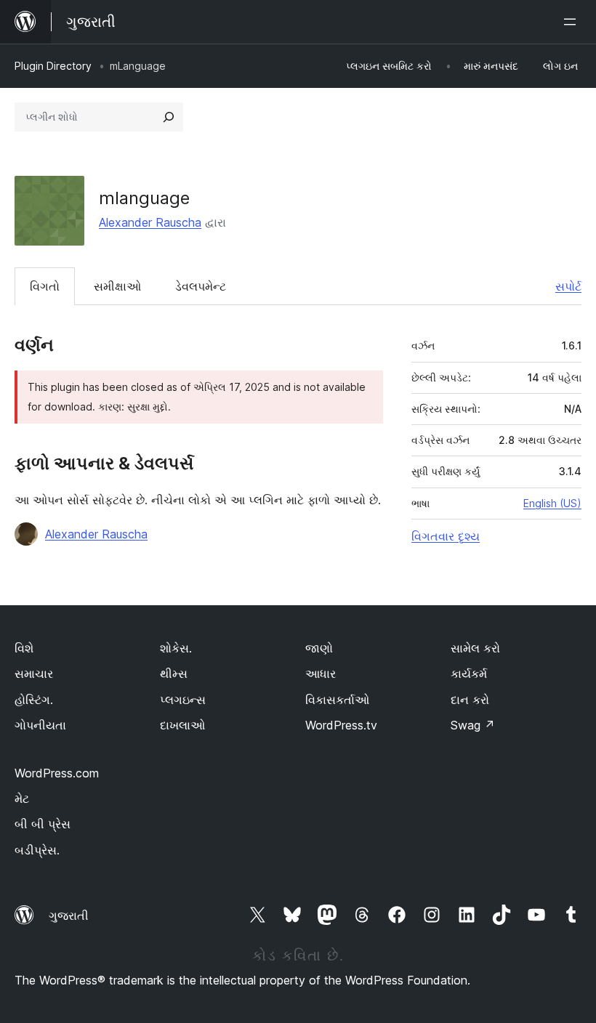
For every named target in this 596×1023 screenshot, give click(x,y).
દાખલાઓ (182, 725)
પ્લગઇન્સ (183, 699)
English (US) (552, 503)
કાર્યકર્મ (469, 673)
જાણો (319, 648)
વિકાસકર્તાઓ (337, 699)
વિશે (24, 648)
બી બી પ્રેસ (43, 824)
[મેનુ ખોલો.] (572, 22)
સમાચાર (34, 673)
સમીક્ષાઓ (117, 286)
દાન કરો (470, 699)
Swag (473, 725)
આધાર (320, 673)
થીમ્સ (174, 673)
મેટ (22, 798)
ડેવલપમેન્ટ (200, 286)
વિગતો (45, 286)
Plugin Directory (53, 66)
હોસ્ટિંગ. (34, 699)
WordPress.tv (341, 725)
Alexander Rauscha (150, 222)
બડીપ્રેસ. (37, 850)
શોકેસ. (176, 648)
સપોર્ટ (568, 286)
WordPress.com (57, 773)
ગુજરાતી (69, 915)
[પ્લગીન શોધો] (168, 117)
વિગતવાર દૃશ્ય (445, 536)
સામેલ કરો (475, 648)
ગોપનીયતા (40, 725)
